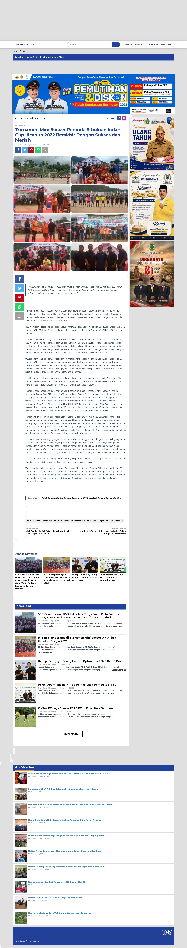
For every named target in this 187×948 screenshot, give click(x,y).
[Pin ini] (31, 150)
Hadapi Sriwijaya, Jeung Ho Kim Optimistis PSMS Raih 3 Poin (85, 577)
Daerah (41, 621)
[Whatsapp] (38, 150)
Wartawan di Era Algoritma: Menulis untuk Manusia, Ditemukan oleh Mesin (68, 773)
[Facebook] (119, 118)
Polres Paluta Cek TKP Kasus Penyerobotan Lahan (55, 897)
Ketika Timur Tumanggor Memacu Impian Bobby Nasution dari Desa (65, 851)
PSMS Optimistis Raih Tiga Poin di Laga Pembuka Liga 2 (111, 577)
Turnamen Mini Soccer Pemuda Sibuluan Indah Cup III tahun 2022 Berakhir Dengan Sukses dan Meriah (75, 521)
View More (70, 733)
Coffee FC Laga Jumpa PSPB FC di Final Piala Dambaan (76, 708)
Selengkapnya (112, 626)
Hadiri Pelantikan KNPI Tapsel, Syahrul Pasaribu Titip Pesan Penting (64, 820)
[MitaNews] (19, 51)
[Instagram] (124, 118)
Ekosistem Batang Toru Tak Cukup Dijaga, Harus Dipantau (59, 913)
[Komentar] (45, 150)
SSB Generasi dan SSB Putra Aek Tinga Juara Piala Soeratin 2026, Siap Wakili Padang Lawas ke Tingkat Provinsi (79, 615)
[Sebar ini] (18, 150)
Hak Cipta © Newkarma (27, 941)
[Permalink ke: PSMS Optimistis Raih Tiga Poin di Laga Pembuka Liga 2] (113, 565)
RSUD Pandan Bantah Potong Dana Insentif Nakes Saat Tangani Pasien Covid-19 (81, 498)
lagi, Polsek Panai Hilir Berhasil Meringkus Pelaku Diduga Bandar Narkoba (103, 531)
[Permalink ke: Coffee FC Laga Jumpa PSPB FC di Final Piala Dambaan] (25, 717)
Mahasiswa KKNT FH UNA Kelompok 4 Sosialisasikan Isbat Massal (63, 789)
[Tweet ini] (25, 150)
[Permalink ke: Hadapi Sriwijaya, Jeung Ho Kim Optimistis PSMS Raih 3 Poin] (85, 565)
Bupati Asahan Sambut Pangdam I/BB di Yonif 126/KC (56, 882)
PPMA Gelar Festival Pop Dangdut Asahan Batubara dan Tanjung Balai (66, 835)
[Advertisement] (87, 20)
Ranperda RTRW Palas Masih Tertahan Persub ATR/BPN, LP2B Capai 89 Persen (70, 804)
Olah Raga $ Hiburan (31, 145)
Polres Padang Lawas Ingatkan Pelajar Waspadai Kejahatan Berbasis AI (66, 866)
